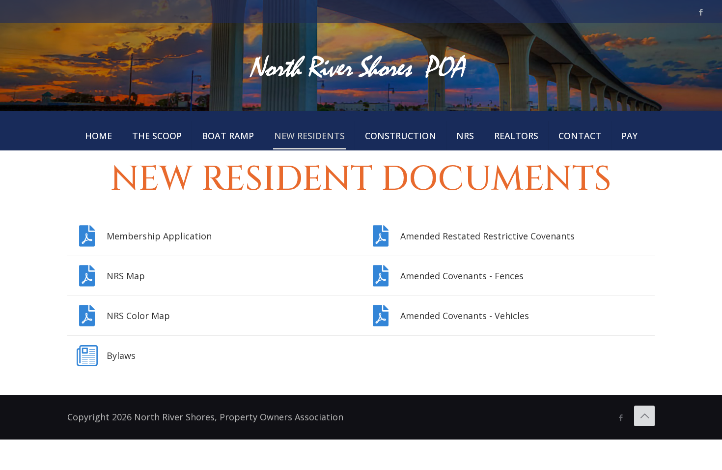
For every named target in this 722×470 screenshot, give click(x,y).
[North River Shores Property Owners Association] (361, 66)
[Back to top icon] (644, 416)
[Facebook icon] (700, 12)
